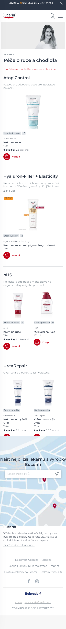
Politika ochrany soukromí (20, 572)
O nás (18, 602)
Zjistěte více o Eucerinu (19, 545)
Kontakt (46, 559)
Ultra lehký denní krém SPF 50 (37, 3)
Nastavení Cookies (26, 559)
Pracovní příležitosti (38, 602)
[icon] (57, 474)
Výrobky (9, 54)
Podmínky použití (51, 572)
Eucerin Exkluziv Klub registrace (27, 565)
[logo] (9, 16)
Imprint (54, 565)
